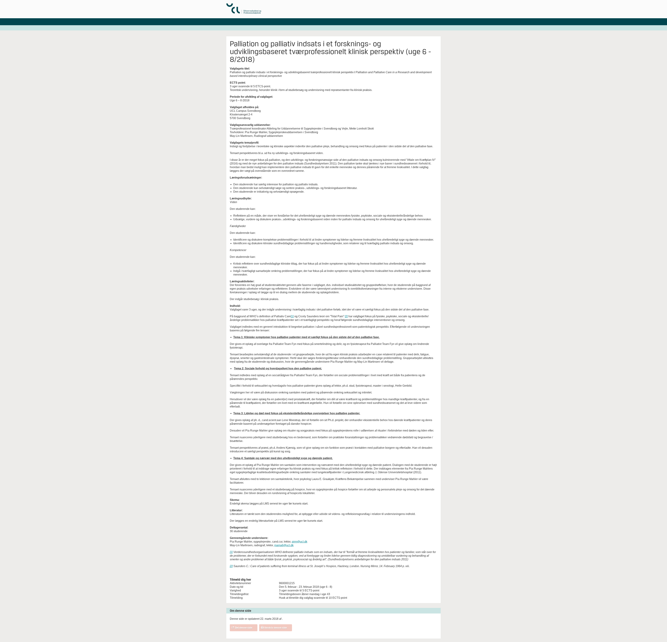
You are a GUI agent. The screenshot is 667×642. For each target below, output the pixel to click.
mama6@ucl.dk (284, 545)
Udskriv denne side (275, 627)
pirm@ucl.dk (299, 541)
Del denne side (243, 627)
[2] (346, 316)
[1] (292, 316)
